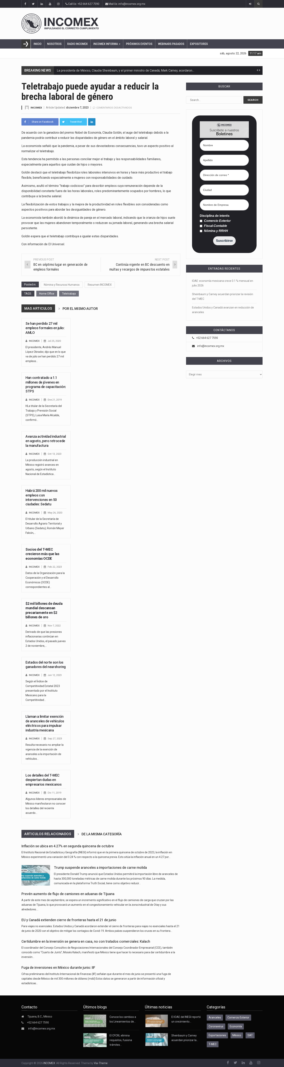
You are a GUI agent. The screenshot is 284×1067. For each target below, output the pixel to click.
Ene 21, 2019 (55, 399)
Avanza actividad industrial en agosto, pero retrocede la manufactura (46, 441)
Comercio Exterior (217, 220)
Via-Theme (101, 1063)
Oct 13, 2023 (54, 453)
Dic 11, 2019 (54, 792)
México (236, 1035)
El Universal (56, 244)
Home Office (46, 293)
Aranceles (215, 1017)
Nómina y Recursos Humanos (62, 284)
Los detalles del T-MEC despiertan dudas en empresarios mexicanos (43, 779)
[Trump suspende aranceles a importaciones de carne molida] (35, 875)
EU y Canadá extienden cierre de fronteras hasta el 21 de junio (68, 920)
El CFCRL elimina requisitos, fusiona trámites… (121, 1040)
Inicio (38, 43)
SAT (250, 1035)
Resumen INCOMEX (100, 284)
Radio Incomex (77, 43)
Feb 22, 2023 (55, 566)
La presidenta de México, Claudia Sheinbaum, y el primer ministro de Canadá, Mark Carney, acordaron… (125, 70)
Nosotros (54, 43)
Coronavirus (216, 1026)
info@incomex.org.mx (210, 346)
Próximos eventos (139, 43)
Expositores (199, 43)
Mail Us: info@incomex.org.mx (126, 3)
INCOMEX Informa (105, 43)
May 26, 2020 (55, 512)
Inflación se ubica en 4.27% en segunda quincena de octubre (67, 846)
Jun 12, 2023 (55, 675)
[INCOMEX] (142, 23)
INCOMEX (36, 107)
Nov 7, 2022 (54, 625)
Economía (236, 1026)
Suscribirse (224, 240)
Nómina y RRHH (215, 230)
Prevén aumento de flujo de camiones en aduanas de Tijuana (67, 894)
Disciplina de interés (215, 215)
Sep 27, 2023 (55, 738)
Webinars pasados (171, 43)
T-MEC (213, 1044)
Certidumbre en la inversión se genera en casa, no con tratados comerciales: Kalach (85, 941)
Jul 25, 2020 (54, 340)
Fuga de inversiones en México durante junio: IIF (58, 968)
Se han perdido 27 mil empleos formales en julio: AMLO (45, 328)
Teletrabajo (69, 293)
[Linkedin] (91, 122)
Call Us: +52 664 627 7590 (83, 3)
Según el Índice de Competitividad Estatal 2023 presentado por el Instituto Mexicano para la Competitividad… (43, 690)
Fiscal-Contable (215, 225)
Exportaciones (217, 1035)
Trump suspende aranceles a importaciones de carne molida (100, 868)
